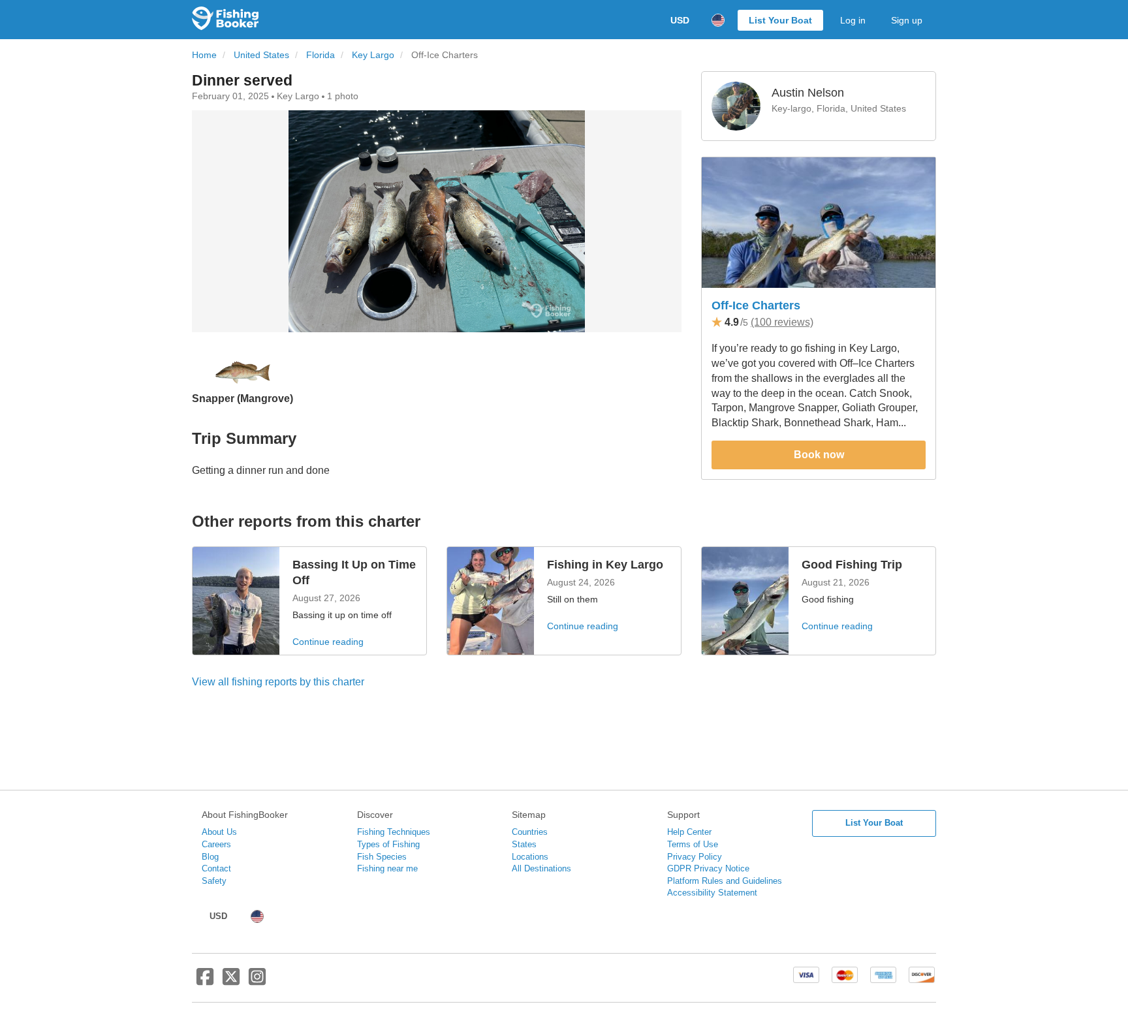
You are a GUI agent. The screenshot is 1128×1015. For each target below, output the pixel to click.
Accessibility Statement (712, 893)
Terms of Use (692, 844)
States (524, 844)
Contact (216, 868)
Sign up (906, 20)
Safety (214, 881)
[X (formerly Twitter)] (231, 982)
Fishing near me (387, 868)
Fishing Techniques (393, 832)
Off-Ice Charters (756, 305)
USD (679, 20)
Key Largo (373, 55)
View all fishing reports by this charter (278, 681)
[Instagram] (257, 982)
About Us (219, 832)
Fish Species (382, 857)
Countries (530, 832)
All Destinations (541, 868)
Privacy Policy (694, 857)
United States (261, 55)
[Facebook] (205, 982)
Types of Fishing (388, 844)
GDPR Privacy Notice (708, 868)
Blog (210, 857)
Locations (530, 857)
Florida (320, 55)
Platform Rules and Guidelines (724, 881)
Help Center (689, 832)
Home (204, 55)
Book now (819, 454)
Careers (216, 844)
